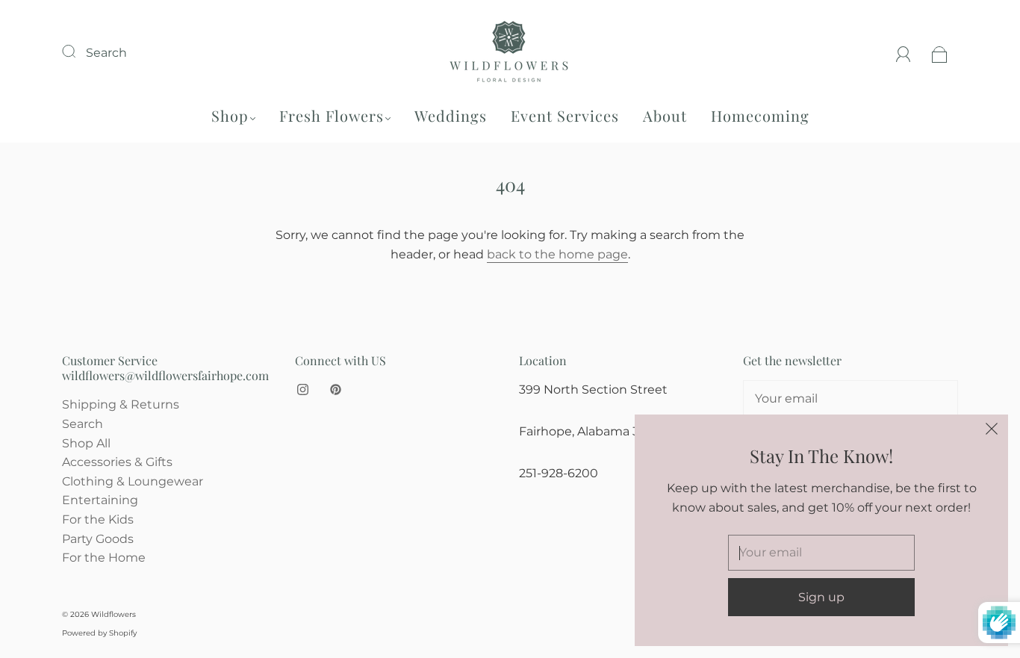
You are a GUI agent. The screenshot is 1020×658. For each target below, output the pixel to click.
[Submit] (78, 50)
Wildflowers (113, 614)
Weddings (450, 115)
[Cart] (939, 52)
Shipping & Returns (120, 404)
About (665, 115)
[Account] (903, 52)
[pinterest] (335, 389)
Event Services (565, 115)
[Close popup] (991, 431)
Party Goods (98, 539)
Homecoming (760, 115)
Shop (230, 115)
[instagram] (302, 389)
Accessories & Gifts (117, 462)
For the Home (104, 557)
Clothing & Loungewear (132, 481)
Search (106, 53)
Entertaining (100, 500)
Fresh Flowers (331, 115)
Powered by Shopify (99, 633)
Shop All (86, 443)
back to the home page (557, 254)
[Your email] (850, 399)
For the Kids (98, 519)
